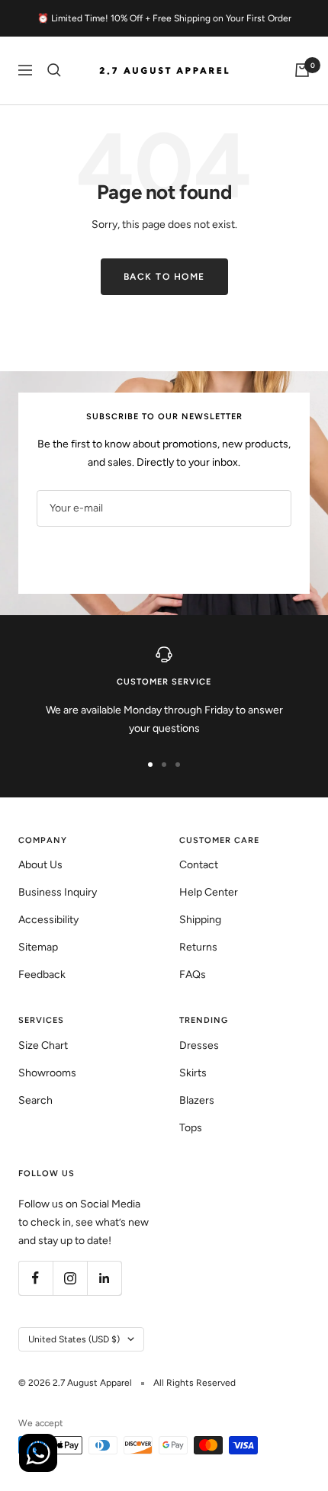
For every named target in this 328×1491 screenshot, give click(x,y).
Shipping (200, 919)
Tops (190, 1127)
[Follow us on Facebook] (35, 1278)
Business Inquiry (57, 892)
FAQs (192, 974)
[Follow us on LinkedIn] (104, 1278)
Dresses (199, 1045)
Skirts (193, 1072)
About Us (40, 864)
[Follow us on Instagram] (70, 1278)
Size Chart (43, 1045)
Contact (198, 864)
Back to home (164, 276)
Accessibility (48, 919)
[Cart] (302, 70)
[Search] (54, 70)
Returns (198, 947)
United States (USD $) (74, 1339)
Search (35, 1100)
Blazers (196, 1100)
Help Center (208, 892)
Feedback (42, 974)
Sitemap (38, 947)
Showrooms (47, 1072)
